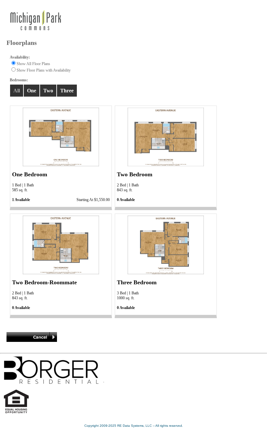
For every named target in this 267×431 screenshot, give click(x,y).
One (31, 90)
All (16, 90)
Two (48, 90)
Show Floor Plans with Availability (44, 70)
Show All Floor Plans (33, 63)
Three (67, 90)
